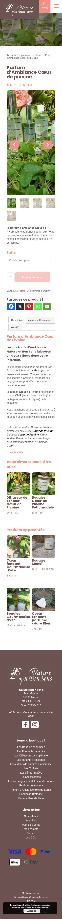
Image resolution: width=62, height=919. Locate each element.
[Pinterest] (29, 306)
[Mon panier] (45, 6)
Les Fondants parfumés (31, 751)
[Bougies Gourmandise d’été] (18, 599)
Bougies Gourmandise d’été (18, 617)
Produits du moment (31, 785)
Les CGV (31, 837)
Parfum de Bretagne (31, 794)
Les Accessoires (31, 777)
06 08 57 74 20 (31, 700)
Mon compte (31, 829)
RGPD (30, 901)
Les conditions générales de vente (30, 897)
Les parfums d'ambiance (30, 55)
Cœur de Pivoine (42, 431)
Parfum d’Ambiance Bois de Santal (31, 789)
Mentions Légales (30, 893)
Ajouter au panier (32, 277)
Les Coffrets (31, 768)
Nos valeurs (31, 816)
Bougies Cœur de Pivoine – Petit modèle (43, 502)
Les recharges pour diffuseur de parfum (31, 781)
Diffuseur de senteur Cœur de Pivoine (17, 502)
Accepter (31, 910)
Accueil (11, 55)
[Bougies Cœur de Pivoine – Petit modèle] (43, 483)
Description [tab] (17, 320)
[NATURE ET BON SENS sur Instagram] (35, 726)
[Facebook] (11, 306)
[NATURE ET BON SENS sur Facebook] (26, 726)
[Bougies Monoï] (43, 546)
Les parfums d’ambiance (31, 759)
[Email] (47, 306)
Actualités (31, 820)
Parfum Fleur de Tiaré (31, 798)
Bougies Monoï (38, 562)
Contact (31, 833)
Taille (11, 252)
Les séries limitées (31, 772)
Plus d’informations (40, 907)
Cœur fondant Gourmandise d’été (18, 565)
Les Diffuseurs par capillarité (31, 755)
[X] (20, 306)
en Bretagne (38, 370)
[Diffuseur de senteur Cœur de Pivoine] (18, 483)
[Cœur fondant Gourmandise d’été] (18, 546)
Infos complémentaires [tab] (39, 320)
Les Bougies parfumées (31, 747)
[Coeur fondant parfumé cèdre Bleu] (43, 599)
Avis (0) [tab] (15, 327)
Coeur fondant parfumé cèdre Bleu (41, 618)
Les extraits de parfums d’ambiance (31, 764)
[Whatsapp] (38, 306)
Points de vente (31, 824)
